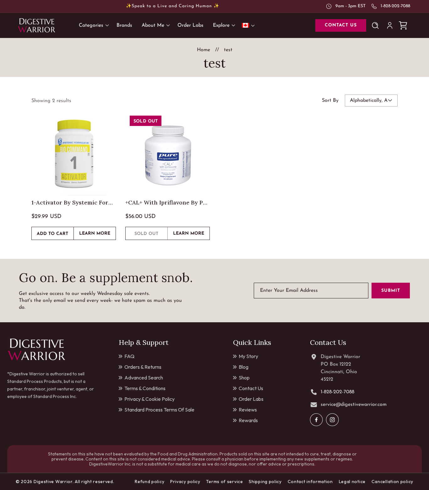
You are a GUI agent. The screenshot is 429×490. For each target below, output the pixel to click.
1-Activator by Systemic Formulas (73, 202)
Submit (390, 290)
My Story (248, 356)
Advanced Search (143, 377)
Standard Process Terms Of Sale (159, 409)
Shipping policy (265, 481)
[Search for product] (376, 25)
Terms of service (224, 481)
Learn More (97, 235)
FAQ (129, 356)
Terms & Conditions (145, 388)
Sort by (330, 100)
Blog (243, 367)
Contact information (310, 481)
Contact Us (251, 388)
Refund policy (149, 481)
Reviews (248, 409)
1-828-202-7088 (395, 6)
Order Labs (251, 399)
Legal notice (352, 481)
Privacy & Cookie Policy (149, 399)
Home (203, 49)
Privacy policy (185, 481)
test (228, 49)
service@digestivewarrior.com (354, 404)
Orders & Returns (142, 367)
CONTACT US (341, 25)
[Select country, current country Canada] (249, 25)
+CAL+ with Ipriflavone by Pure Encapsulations (167, 202)
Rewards (248, 420)
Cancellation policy (392, 481)
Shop (244, 377)
